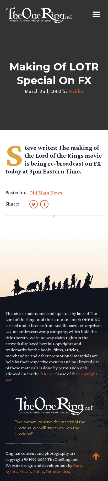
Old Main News (45, 193)
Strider (76, 91)
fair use (47, 373)
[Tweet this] (33, 204)
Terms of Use (57, 471)
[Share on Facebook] (44, 204)
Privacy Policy (31, 471)
